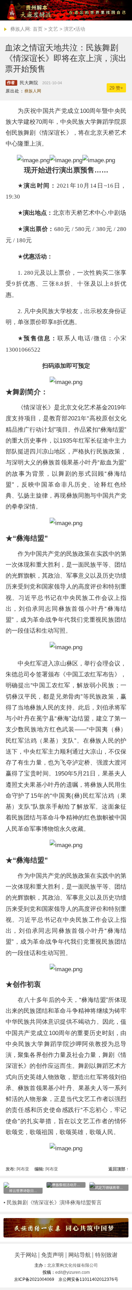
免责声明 (52, 1255)
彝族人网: (20, 29)
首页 (38, 29)
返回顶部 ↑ (118, 1169)
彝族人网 (32, 91)
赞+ (116, 88)
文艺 (53, 29)
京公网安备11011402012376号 (88, 1279)
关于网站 (25, 1255)
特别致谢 (106, 1255)
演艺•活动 (74, 29)
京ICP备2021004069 (34, 1279)
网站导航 (79, 1255)
